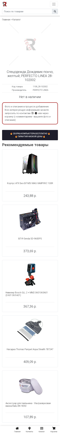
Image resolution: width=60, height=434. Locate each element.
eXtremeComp (34, 1)
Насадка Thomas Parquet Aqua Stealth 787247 (30, 349)
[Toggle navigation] (54, 4)
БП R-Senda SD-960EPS (30, 238)
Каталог (16, 19)
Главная (6, 19)
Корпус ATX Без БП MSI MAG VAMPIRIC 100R (30, 183)
